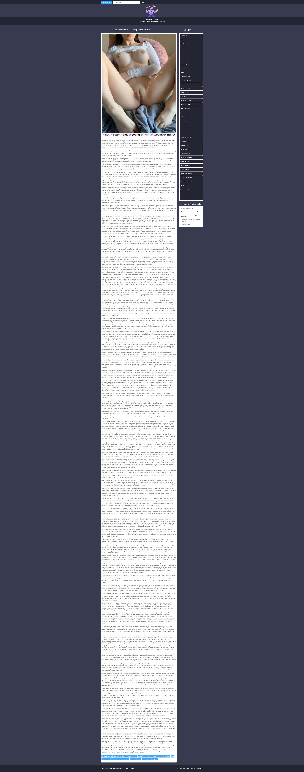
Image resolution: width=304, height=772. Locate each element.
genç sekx (153, 756)
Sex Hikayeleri (184, 125)
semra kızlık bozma (111, 759)
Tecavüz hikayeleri (185, 190)
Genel (182, 72)
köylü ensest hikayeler (164, 756)
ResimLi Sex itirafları (185, 117)
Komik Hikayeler (184, 84)
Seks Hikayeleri (184, 121)
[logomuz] (152, 11)
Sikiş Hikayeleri (184, 185)
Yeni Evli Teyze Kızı (185, 224)
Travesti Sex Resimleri (186, 177)
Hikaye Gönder (106, 2)
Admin (148, 21)
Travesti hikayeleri (185, 194)
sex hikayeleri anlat (135, 759)
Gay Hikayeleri (184, 68)
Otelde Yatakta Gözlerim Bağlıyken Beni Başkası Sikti (191, 215)
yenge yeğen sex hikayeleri (149, 759)
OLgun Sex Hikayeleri (185, 100)
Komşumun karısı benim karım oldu (190, 211)
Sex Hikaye (200, 768)
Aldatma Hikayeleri (185, 35)
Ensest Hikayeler (184, 56)
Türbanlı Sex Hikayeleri (186, 198)
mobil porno (183, 96)
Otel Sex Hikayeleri (185, 108)
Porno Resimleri (184, 169)
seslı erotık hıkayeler (123, 759)
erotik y (148, 756)
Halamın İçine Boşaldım (187, 208)
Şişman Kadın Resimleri (186, 173)
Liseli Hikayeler (184, 92)
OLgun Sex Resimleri (185, 165)
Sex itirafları (183, 129)
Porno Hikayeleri (184, 112)
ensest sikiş (141, 756)
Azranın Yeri (183, 48)
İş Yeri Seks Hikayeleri (185, 80)
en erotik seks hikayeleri (120, 756)
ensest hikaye (191, 768)
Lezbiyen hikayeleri (185, 88)
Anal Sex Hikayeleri (185, 43)
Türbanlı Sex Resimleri (186, 181)
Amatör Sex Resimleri (185, 137)
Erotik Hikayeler (184, 60)
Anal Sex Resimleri (185, 141)
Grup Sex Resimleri (185, 153)
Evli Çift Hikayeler (184, 64)
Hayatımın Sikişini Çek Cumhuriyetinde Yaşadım (190, 220)
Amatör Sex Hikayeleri (186, 39)
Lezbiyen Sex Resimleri (186, 157)
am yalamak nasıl (107, 756)
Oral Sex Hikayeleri (185, 104)
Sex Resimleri (183, 133)
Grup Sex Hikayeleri (185, 76)
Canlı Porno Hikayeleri (186, 52)
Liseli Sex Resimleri (185, 161)
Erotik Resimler (184, 145)
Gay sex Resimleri (185, 149)
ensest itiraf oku (132, 756)
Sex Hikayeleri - (182, 768)
